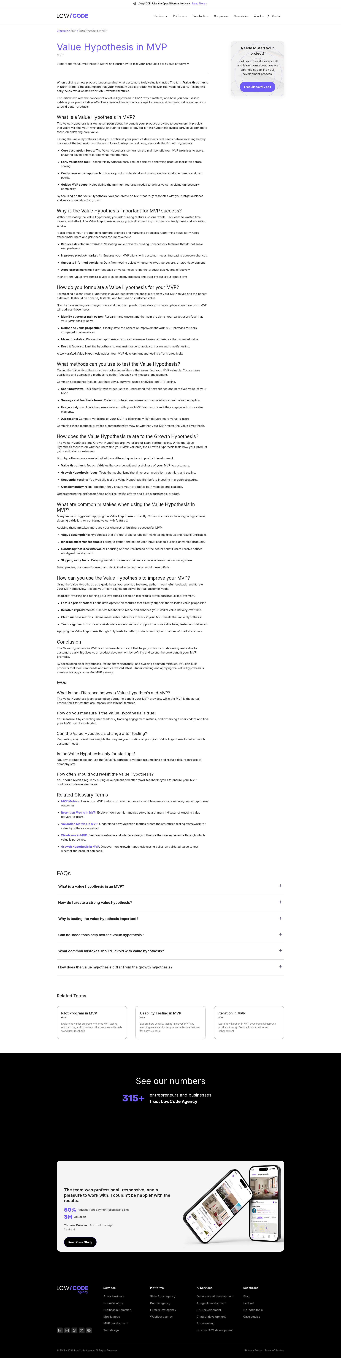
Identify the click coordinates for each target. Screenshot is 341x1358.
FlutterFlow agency (163, 1310)
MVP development (115, 1323)
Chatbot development (211, 1316)
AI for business (113, 1296)
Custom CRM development (215, 1330)
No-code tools (253, 1310)
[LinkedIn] (67, 1330)
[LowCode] (77, 1290)
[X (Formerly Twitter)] (82, 1330)
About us (259, 16)
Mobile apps (111, 1316)
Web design (111, 1330)
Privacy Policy (253, 1350)
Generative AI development (215, 1296)
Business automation (117, 1310)
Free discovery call (257, 87)
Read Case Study (80, 1242)
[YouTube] (74, 1330)
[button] (161, 16)
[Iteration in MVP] (249, 1022)
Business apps (113, 1303)
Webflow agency (161, 1316)
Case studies (241, 16)
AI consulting (205, 1323)
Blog (246, 1296)
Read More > (200, 3)
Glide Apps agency (162, 1296)
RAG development (209, 1310)
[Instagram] (60, 1330)
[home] (72, 16)
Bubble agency (160, 1303)
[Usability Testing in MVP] (171, 1022)
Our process (221, 16)
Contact (276, 16)
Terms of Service (274, 1350)
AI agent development (211, 1303)
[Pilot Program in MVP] (92, 1022)
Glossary (62, 30)
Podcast (248, 1303)
